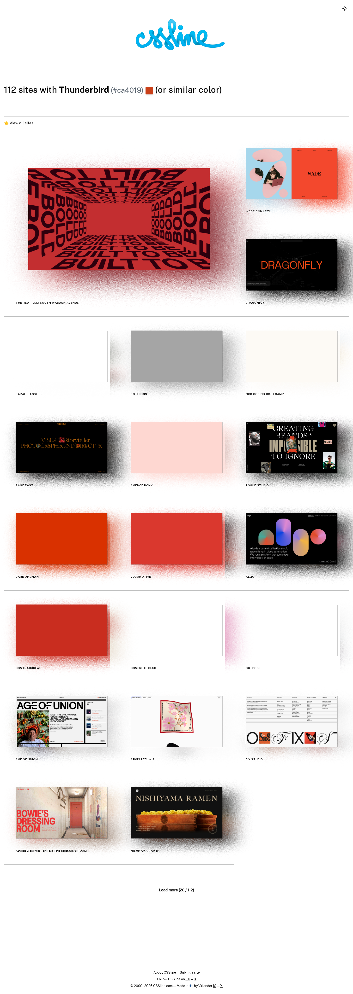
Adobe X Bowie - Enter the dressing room (51, 850)
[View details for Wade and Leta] (291, 173)
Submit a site (190, 972)
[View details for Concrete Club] (176, 630)
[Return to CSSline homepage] (180, 34)
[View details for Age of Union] (61, 721)
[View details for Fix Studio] (291, 721)
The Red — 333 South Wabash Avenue (47, 302)
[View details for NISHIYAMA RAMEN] (176, 812)
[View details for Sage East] (61, 447)
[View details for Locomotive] (176, 538)
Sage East (24, 485)
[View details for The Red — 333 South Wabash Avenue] (119, 219)
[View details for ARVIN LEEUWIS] (176, 721)
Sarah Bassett (29, 394)
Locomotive (141, 576)
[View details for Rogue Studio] (291, 447)
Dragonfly (255, 302)
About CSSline (164, 972)
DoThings (139, 394)
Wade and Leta (258, 211)
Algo (250, 576)
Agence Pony (142, 485)
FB (188, 979)
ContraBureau (28, 668)
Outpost (253, 668)
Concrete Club (143, 668)
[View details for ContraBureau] (61, 630)
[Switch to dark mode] (344, 8)
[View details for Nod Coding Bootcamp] (291, 356)
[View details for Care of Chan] (61, 538)
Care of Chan (27, 576)
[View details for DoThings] (176, 356)
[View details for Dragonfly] (291, 265)
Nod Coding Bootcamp (265, 394)
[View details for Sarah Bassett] (61, 356)
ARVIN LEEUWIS (143, 759)
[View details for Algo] (291, 538)
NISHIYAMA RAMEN (145, 850)
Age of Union (27, 759)
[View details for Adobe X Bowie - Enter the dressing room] (61, 812)
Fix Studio (254, 759)
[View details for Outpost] (291, 630)
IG (214, 986)
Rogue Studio (257, 485)
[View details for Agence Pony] (176, 447)
